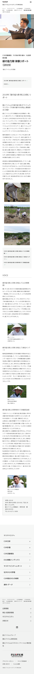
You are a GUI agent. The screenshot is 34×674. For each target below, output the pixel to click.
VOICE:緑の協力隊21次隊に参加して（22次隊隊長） (16, 252)
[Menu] (31, 2)
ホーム (4, 8)
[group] (17, 31)
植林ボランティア (18, 10)
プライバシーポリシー (8, 661)
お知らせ (5, 621)
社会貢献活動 (9, 10)
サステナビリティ (11, 8)
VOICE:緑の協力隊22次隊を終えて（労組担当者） (17, 262)
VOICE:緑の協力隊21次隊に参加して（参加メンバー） (17, 258)
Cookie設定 (16, 664)
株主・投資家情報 (8, 612)
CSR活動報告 (20, 8)
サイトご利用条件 (22, 661)
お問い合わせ (6, 664)
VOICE (6, 84)
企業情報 (6, 608)
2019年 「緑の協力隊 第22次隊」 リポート (15, 80)
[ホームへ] (14, 4)
